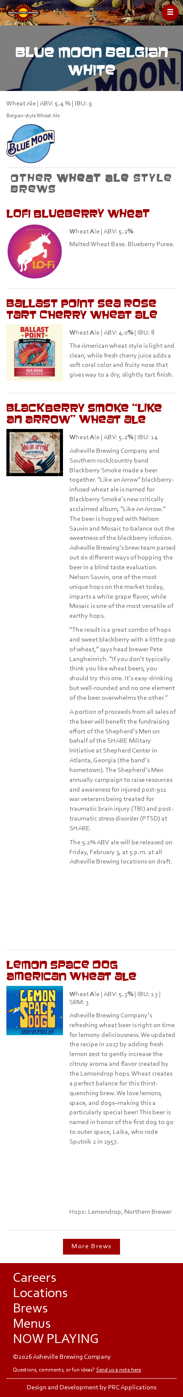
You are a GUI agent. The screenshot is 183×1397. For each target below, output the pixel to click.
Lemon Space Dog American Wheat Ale (71, 970)
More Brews (91, 1246)
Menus (32, 1324)
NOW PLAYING (56, 1339)
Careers (34, 1278)
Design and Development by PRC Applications (91, 1387)
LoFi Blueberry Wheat (78, 213)
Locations (40, 1293)
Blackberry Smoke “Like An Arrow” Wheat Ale (84, 413)
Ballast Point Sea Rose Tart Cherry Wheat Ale (81, 308)
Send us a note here (118, 1370)
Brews (30, 1309)
